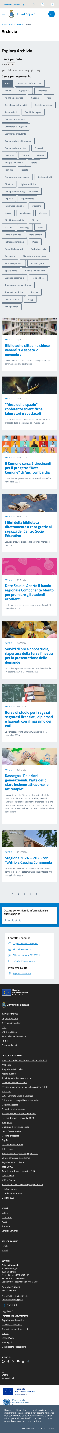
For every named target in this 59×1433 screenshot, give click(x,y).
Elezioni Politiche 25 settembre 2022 (19, 1113)
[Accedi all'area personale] (52, 4)
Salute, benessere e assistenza (16, 1158)
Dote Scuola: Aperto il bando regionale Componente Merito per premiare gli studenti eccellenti (29, 592)
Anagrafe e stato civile (12, 1069)
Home (4, 24)
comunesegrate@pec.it (12, 1299)
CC (3, 1371)
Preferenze (28, 1428)
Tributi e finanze (9, 1189)
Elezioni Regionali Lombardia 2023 (18, 1118)
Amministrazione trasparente (15, 1329)
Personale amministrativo (14, 1036)
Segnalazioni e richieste (13, 1162)
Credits (5, 1374)
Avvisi (4, 1221)
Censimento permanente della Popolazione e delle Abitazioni (25, 1089)
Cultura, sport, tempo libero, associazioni (21, 1100)
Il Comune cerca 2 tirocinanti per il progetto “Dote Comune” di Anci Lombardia (28, 467)
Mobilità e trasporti (10, 1135)
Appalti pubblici (9, 1073)
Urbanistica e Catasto (12, 1193)
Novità (12, 24)
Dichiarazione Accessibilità (14, 1346)
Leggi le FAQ (7, 1311)
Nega (52, 1428)
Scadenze (6, 1226)
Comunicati (7, 1217)
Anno (4, 64)
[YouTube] (18, 1361)
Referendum (7, 1149)
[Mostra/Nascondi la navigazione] (3, 13)
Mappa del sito (8, 1378)
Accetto (41, 1428)
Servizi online (8, 1175)
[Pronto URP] (33, 4)
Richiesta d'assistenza (12, 1324)
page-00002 (7, 1166)
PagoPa (5, 1140)
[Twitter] (13, 1361)
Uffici (4, 1027)
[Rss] (28, 1361)
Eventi (5, 1250)
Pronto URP (11, 1305)
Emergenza (7, 1122)
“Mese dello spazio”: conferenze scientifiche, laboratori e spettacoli (24, 409)
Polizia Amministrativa (12, 1144)
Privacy (5, 1333)
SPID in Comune (9, 1180)
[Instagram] (23, 1361)
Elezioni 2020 (8, 1197)
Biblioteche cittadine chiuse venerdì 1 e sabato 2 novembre (27, 350)
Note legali (7, 1342)
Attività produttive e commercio (16, 1078)
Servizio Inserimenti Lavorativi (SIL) (18, 1171)
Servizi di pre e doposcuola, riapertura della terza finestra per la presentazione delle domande (29, 655)
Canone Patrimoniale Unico (14, 1082)
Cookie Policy (8, 1338)
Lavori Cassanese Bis (11, 1131)
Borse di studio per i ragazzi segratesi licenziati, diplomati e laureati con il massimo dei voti (29, 719)
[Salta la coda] (24, 4)
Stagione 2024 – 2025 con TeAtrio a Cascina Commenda (28, 860)
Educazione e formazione (13, 1109)
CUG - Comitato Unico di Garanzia (17, 1095)
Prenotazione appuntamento (15, 1315)
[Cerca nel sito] (51, 14)
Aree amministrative (11, 1023)
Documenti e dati (10, 1045)
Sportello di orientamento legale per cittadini (22, 1184)
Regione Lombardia (12, 4)
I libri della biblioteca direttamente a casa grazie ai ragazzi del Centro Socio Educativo (28, 529)
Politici (5, 1040)
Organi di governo (10, 1018)
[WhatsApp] (3, 1361)
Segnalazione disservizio (13, 1320)
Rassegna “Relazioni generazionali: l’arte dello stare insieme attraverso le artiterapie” (27, 782)
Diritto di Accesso (10, 1104)
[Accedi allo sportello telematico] (43, 4)
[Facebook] (8, 1361)
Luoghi (5, 1246)
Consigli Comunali (10, 1230)
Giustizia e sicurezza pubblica (15, 1126)
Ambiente (6, 1064)
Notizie (20, 24)
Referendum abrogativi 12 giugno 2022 (20, 1153)
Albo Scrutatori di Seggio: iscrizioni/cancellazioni (24, 1060)
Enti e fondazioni (9, 1031)
